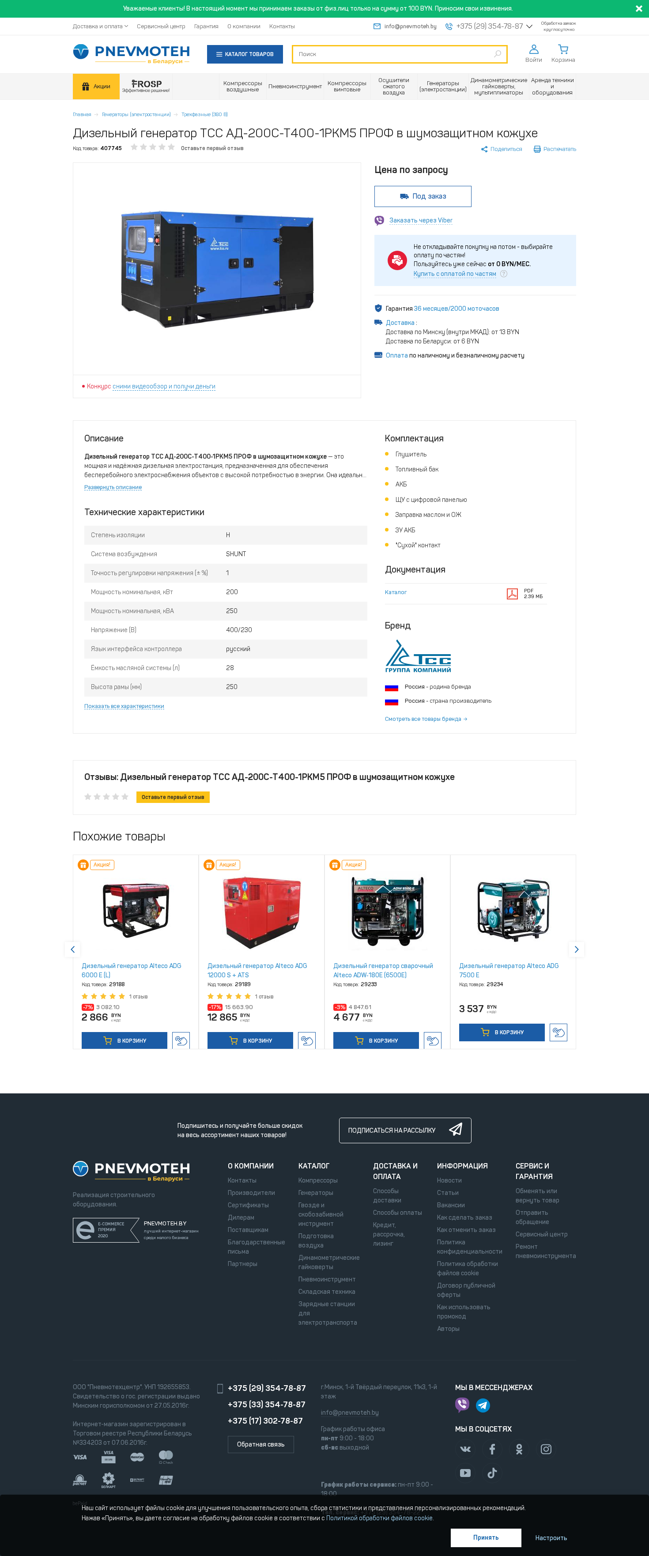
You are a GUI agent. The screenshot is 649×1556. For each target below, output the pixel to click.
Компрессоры (318, 1180)
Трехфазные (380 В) (204, 114)
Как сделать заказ (464, 1217)
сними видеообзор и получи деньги (164, 386)
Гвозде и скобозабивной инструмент (320, 1215)
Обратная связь (261, 1444)
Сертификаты (248, 1205)
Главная (82, 114)
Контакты (282, 26)
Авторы (448, 1329)
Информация (462, 1166)
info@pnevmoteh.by (411, 26)
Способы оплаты (397, 1213)
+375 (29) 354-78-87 (490, 26)
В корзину (131, 1041)
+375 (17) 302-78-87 (265, 1421)
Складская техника (326, 1292)
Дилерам (241, 1217)
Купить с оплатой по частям (455, 274)
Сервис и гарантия (534, 1171)
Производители (251, 1193)
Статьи (448, 1193)
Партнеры (242, 1264)
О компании (243, 26)
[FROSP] (146, 87)
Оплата (397, 355)
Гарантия (206, 26)
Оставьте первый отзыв (212, 148)
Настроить (551, 1538)
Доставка (401, 323)
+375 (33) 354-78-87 (267, 1404)
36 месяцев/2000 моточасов (456, 309)
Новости (449, 1180)
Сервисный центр (161, 26)
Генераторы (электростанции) (136, 114)
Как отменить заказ (466, 1230)
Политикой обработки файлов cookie (379, 1518)
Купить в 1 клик (181, 1041)
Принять (486, 1537)
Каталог (396, 592)
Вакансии (451, 1205)
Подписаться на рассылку (391, 1130)
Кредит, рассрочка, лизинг (389, 1234)
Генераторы (315, 1193)
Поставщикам (248, 1230)
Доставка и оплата (98, 26)
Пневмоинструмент (327, 1279)
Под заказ (429, 196)
